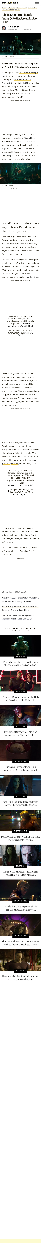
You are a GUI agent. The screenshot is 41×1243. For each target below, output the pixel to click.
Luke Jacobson (32, 277)
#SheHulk (25, 323)
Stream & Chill (22, 8)
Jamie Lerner (14, 27)
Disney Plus (32, 8)
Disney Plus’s (29, 138)
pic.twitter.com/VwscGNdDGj (20, 485)
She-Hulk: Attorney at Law (11, 10)
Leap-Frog (6, 155)
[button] (37, 2)
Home (4, 8)
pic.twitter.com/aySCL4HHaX (20, 326)
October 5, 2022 (20, 494)
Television (11, 8)
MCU (25, 83)
